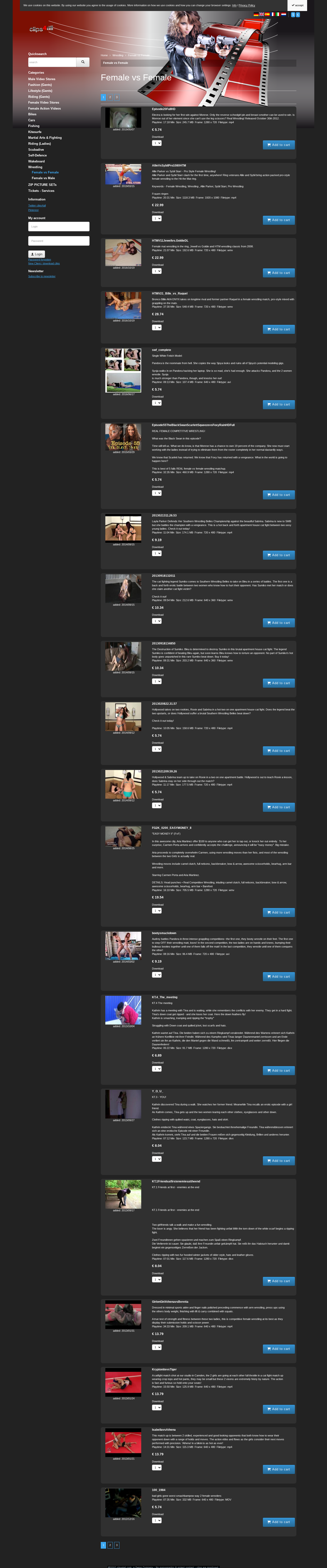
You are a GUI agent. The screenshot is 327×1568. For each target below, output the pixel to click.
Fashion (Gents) (40, 85)
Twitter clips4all (37, 205)
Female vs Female (115, 63)
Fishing (33, 126)
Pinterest (33, 210)
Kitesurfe (34, 132)
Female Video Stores (43, 102)
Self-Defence (37, 155)
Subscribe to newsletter (42, 276)
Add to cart (280, 145)
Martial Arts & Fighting (45, 137)
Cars (31, 120)
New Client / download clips (44, 263)
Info (234, 5)
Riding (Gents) (39, 97)
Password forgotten (39, 259)
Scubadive (36, 149)
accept (299, 5)
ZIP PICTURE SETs (42, 185)
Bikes (32, 114)
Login (38, 254)
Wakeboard (36, 161)
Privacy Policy (247, 5)
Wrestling (35, 167)
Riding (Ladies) (39, 143)
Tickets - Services (41, 191)
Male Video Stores (41, 79)
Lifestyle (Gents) (40, 91)
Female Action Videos (44, 108)
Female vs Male (43, 178)
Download (158, 136)
